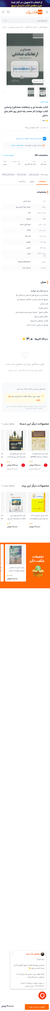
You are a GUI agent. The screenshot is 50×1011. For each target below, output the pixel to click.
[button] (4, 446)
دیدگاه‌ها (22, 181)
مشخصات (42, 181)
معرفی (32, 181)
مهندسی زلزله (21, 174)
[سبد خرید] (8, 12)
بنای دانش (44, 102)
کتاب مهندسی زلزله (32, 127)
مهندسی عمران (33, 174)
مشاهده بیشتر (9, 424)
